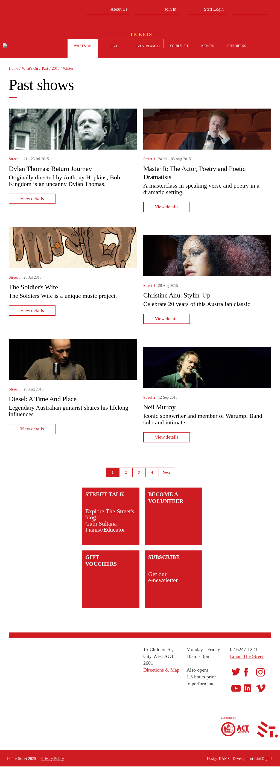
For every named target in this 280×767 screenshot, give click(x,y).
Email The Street (247, 656)
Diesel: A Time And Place (42, 399)
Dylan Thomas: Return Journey (50, 168)
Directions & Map (161, 670)
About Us (118, 9)
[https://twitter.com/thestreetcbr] (235, 672)
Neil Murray (159, 407)
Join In (170, 9)
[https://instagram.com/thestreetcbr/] (260, 672)
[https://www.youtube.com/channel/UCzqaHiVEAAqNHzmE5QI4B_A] (236, 688)
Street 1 (15, 159)
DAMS (224, 759)
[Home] (30, 46)
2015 (56, 68)
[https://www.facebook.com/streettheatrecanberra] (246, 672)
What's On (30, 68)
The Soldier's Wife (33, 287)
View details (32, 198)
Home (13, 68)
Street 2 (149, 397)
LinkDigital (263, 759)
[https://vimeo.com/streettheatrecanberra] (261, 688)
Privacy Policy (52, 759)
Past (45, 68)
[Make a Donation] (260, 46)
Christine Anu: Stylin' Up (177, 295)
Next (166, 472)
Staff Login (214, 9)
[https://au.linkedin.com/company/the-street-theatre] (247, 688)
